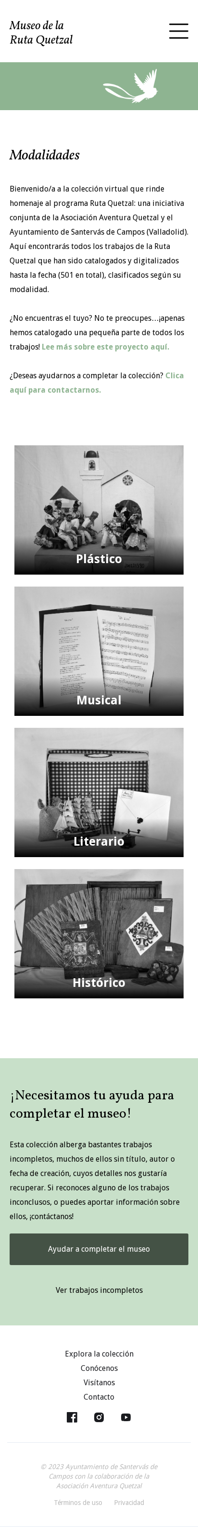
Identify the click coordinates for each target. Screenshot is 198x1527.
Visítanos (99, 1382)
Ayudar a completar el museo (99, 1249)
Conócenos (99, 1368)
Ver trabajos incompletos (99, 1290)
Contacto (99, 1397)
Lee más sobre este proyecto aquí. (105, 346)
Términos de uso (78, 1502)
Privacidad (129, 1502)
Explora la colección (99, 1353)
